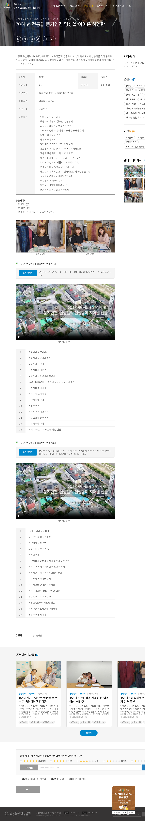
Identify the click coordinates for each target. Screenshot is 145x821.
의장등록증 (130, 99)
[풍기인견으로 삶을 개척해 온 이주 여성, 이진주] (89, 674)
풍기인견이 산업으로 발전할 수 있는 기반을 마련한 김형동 (38, 699)
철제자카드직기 (132, 94)
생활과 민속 (27, 6)
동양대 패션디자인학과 (135, 103)
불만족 (124, 761)
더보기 (89, 733)
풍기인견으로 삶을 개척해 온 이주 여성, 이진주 (88, 699)
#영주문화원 (131, 142)
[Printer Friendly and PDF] (32, 40)
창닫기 (131, 812)
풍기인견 (129, 90)
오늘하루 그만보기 (120, 812)
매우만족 (42, 761)
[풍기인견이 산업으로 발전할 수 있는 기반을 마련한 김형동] (38, 674)
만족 (70, 761)
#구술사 (129, 137)
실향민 (129, 85)
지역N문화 (8, 5)
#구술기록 (35, 722)
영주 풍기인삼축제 (133, 117)
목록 (28, 789)
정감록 (139, 85)
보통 (96, 761)
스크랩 (18, 39)
